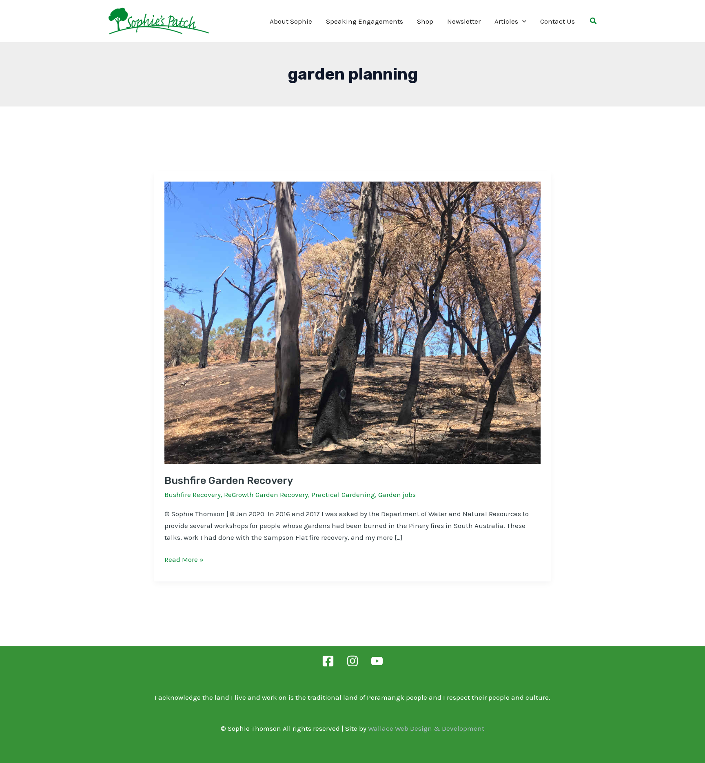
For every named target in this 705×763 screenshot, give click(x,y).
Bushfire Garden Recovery (228, 480)
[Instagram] (352, 661)
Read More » (184, 560)
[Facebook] (328, 661)
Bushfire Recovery (192, 494)
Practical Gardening (343, 494)
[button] (522, 21)
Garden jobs (397, 494)
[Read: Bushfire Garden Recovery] (352, 322)
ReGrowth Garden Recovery (266, 494)
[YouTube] (377, 661)
